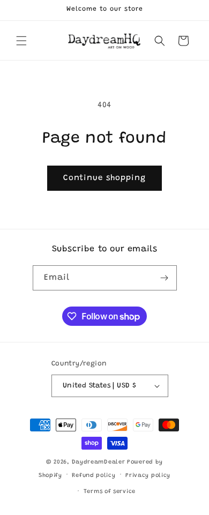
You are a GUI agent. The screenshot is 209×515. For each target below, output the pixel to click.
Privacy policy (147, 476)
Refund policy (93, 476)
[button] (21, 41)
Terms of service (110, 492)
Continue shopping (104, 178)
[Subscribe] (164, 277)
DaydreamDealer (98, 462)
